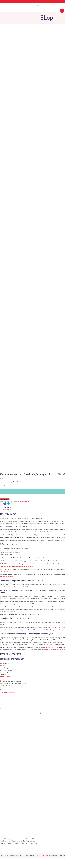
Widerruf (32, 855)
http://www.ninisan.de (6, 676)
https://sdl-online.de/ (54, 627)
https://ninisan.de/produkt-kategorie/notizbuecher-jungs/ (17, 566)
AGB (26, 855)
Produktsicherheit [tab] (8, 509)
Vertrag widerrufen (42, 855)
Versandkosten (17, 482)
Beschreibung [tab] (7, 507)
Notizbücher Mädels (25, 501)
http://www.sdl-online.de (7, 692)
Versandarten (53, 855)
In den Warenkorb (5, 499)
